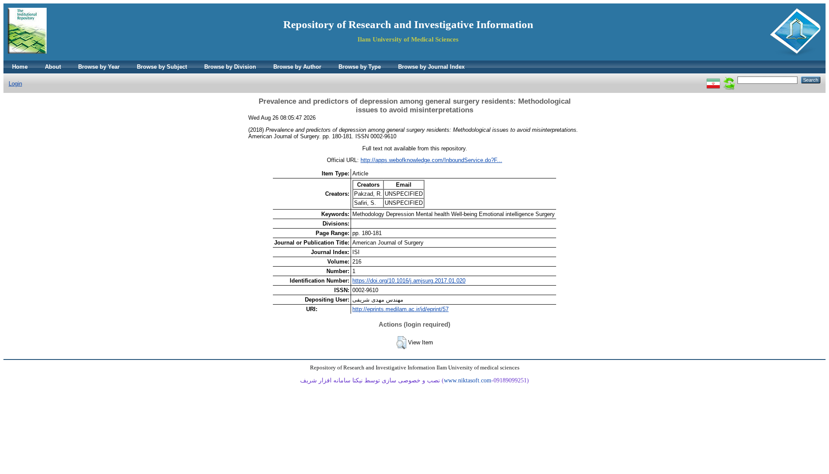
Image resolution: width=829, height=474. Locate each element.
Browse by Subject (162, 67)
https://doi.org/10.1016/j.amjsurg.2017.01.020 (408, 280)
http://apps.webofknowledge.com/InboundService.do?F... (431, 160)
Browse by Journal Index (431, 67)
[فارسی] (713, 79)
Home (20, 67)
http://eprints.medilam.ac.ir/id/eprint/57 (400, 309)
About (53, 67)
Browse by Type (360, 67)
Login (15, 83)
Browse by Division (230, 67)
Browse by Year (99, 67)
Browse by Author (297, 67)
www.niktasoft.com (467, 380)
